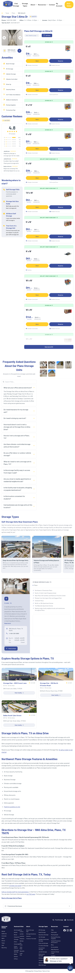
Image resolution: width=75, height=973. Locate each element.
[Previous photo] (4, 38)
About (33, 5)
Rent (37, 61)
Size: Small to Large (31, 35)
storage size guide (15, 885)
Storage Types (25, 5)
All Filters (48, 35)
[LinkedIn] (71, 931)
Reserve (60, 61)
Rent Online (69, 5)
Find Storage (16, 5)
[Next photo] (20, 38)
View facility (18, 693)
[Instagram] (68, 931)
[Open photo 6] (51, 373)
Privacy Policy (38, 971)
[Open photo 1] (43, 364)
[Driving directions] (19, 51)
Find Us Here (12, 648)
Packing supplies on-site (12, 807)
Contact (52, 5)
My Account (59, 5)
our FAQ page (30, 894)
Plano (13, 13)
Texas (7, 13)
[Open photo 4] (68, 364)
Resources (42, 5)
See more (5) (49, 347)
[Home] (8, 5)
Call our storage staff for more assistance (15, 892)
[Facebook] (64, 931)
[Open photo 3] (60, 364)
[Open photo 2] (51, 364)
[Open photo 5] (43, 373)
